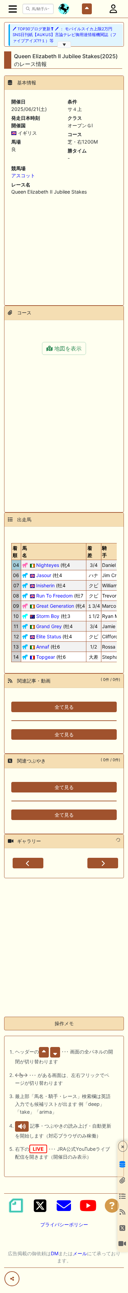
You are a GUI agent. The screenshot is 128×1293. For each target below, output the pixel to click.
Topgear (45, 657)
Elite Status (48, 636)
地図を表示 (67, 348)
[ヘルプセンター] (112, 1205)
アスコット (23, 175)
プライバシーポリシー (64, 1224)
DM (54, 1253)
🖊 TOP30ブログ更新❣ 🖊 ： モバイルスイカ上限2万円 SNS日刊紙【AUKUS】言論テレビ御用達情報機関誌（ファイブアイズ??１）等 (64, 35)
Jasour (43, 575)
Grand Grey (49, 626)
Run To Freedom (54, 596)
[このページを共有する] (11, 1278)
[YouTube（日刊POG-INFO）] (88, 1205)
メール (80, 1253)
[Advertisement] (64, 248)
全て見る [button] (64, 707)
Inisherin (45, 585)
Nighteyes (47, 565)
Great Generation (55, 606)
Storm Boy (47, 616)
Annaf (42, 647)
